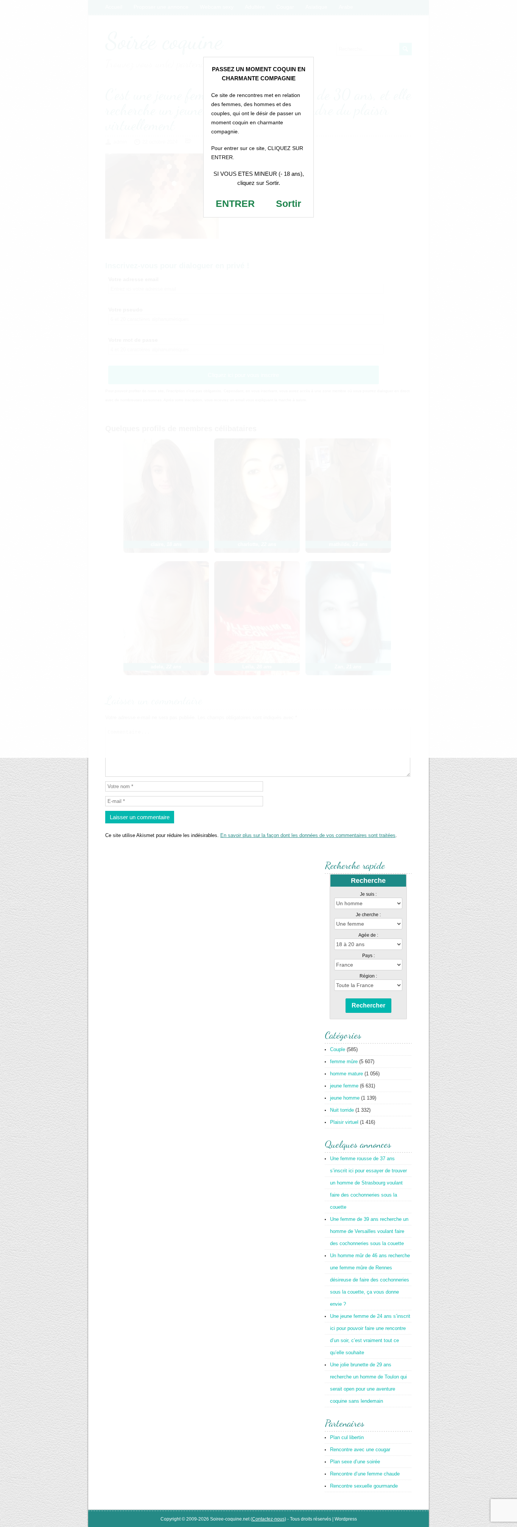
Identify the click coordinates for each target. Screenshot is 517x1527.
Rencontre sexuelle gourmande (364, 1486)
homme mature (346, 1073)
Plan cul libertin (347, 1437)
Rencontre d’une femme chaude (365, 1474)
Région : (368, 976)
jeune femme (344, 1086)
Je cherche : (368, 914)
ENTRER (235, 203)
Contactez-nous (268, 1519)
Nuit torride (342, 1110)
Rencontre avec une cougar (360, 1449)
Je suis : (368, 894)
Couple (337, 1049)
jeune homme (345, 1098)
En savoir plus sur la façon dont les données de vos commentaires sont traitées (308, 835)
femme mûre (344, 1061)
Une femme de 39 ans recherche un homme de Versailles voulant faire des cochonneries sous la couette (369, 1231)
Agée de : (368, 935)
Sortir (288, 203)
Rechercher (368, 1005)
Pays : (368, 955)
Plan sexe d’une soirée (355, 1461)
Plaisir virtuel (344, 1122)
